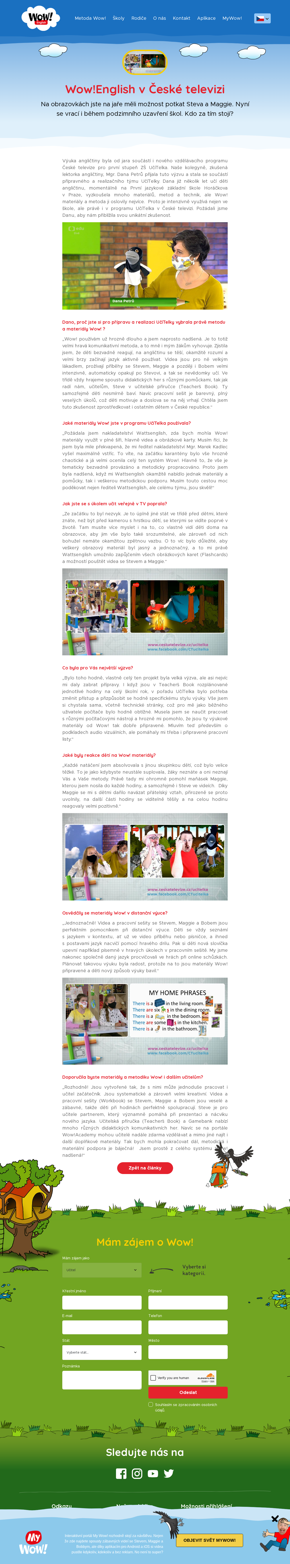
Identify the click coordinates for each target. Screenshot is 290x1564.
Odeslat (188, 1392)
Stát (66, 1340)
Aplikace (206, 18)
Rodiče (138, 18)
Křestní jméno (74, 1291)
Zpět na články (145, 1168)
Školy (119, 18)
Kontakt (181, 18)
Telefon (155, 1316)
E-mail (67, 1316)
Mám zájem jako (75, 1258)
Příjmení (155, 1291)
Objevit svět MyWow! (210, 1540)
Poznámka (71, 1366)
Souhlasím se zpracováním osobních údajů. (186, 1407)
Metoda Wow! (90, 18)
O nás (159, 18)
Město (154, 1340)
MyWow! (232, 18)
